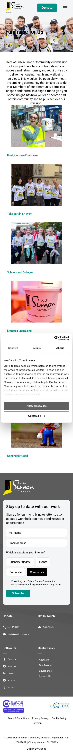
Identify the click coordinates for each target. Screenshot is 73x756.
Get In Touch (48, 627)
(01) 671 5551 (13, 627)
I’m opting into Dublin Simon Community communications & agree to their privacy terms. (36, 583)
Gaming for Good (17, 455)
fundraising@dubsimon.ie (18, 634)
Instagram (12, 666)
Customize (34, 415)
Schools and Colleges (20, 272)
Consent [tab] (13, 347)
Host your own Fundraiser (22, 155)
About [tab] (60, 347)
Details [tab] (36, 347)
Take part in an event (19, 213)
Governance (45, 670)
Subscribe (18, 593)
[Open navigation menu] (65, 7)
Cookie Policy (59, 718)
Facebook (12, 659)
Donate (47, 8)
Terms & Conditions (18, 718)
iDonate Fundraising (19, 330)
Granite (42, 748)
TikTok (11, 687)
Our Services (45, 665)
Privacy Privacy (40, 718)
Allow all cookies (36, 405)
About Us (44, 659)
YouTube (11, 680)
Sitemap (37, 723)
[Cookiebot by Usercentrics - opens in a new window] (54, 338)
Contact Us (45, 676)
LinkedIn (11, 673)
